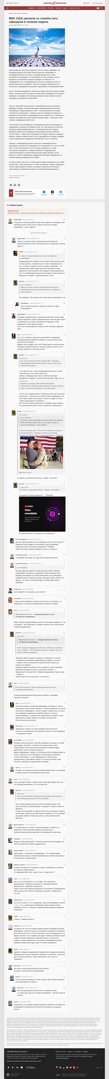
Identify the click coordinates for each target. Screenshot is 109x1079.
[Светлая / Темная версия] (97, 8)
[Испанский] (70, 1067)
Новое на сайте (74, 8)
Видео (65, 8)
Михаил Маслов (19, 824)
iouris (15, 878)
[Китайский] (77, 1067)
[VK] (17, 1067)
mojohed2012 (21, 314)
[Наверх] (99, 1067)
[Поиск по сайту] (101, 8)
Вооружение (41, 8)
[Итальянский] (67, 1067)
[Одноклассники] (12, 1067)
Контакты (70, 1051)
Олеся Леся (19, 726)
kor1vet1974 (17, 598)
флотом (23, 82)
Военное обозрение (15, 13)
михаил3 (16, 925)
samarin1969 (17, 740)
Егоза (15, 610)
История (51, 8)
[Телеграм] (8, 1067)
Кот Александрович (22, 539)
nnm (18, 334)
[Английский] (60, 1067)
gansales (21, 281)
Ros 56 (18, 976)
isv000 (19, 411)
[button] (87, 3)
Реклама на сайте (61, 1051)
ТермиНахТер (18, 900)
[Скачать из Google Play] (31, 1067)
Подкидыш (17, 839)
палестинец (17, 589)
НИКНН (21, 252)
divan (15, 779)
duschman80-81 (18, 850)
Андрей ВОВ (17, 219)
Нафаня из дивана (19, 864)
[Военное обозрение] (55, 3)
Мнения (58, 8)
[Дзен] (21, 1067)
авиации (58, 146)
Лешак (16, 949)
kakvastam (17, 965)
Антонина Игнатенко (22, 563)
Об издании (77, 1051)
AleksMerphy (24, 303)
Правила (85, 1051)
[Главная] (7, 8)
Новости (32, 8)
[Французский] (74, 1067)
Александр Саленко (22, 555)
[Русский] (57, 1067)
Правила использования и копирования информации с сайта (24, 1061)
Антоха (18, 767)
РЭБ (52, 146)
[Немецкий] (63, 1067)
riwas (15, 683)
